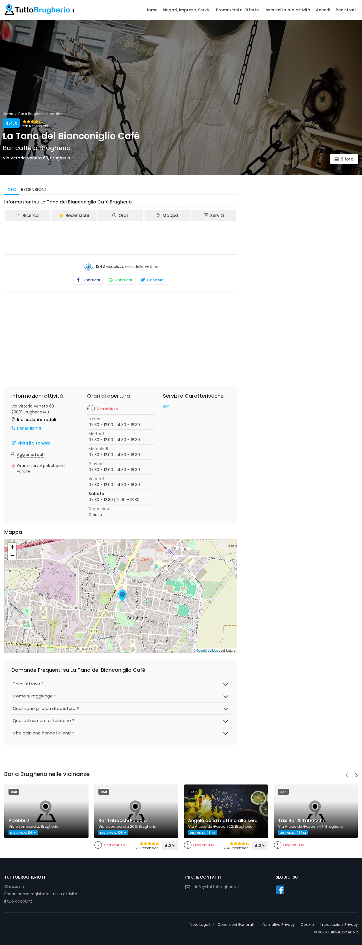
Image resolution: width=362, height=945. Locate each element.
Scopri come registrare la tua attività (40, 893)
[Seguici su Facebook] (280, 889)
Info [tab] (11, 189)
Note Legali (200, 924)
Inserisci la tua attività (287, 10)
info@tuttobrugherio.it (217, 887)
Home (151, 10)
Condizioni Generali (235, 924)
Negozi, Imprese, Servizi (186, 10)
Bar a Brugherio (31, 113)
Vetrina (56, 113)
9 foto (347, 159)
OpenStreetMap (207, 650)
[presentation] (347, 776)
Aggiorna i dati (30, 454)
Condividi (90, 280)
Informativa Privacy (277, 924)
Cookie (307, 924)
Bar (166, 406)
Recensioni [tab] (33, 189)
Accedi (323, 10)
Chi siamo (14, 886)
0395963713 (29, 429)
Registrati (345, 10)
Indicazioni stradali (36, 419)
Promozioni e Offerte (237, 10)
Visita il (33, 443)
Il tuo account (18, 901)
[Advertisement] (121, 237)
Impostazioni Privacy (339, 924)
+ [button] (12, 546)
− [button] (12, 555)
